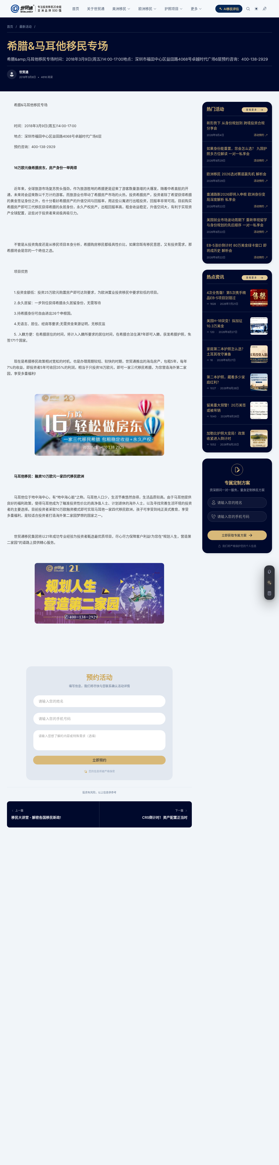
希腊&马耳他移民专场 (57, 45)
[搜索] (248, 9)
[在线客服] (269, 572)
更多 (194, 9)
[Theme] (256, 8)
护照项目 (172, 9)
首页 (75, 9)
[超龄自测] (269, 593)
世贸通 (23, 72)
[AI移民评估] (269, 582)
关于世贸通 (95, 9)
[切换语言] (265, 9)
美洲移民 (119, 9)
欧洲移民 (145, 9)
